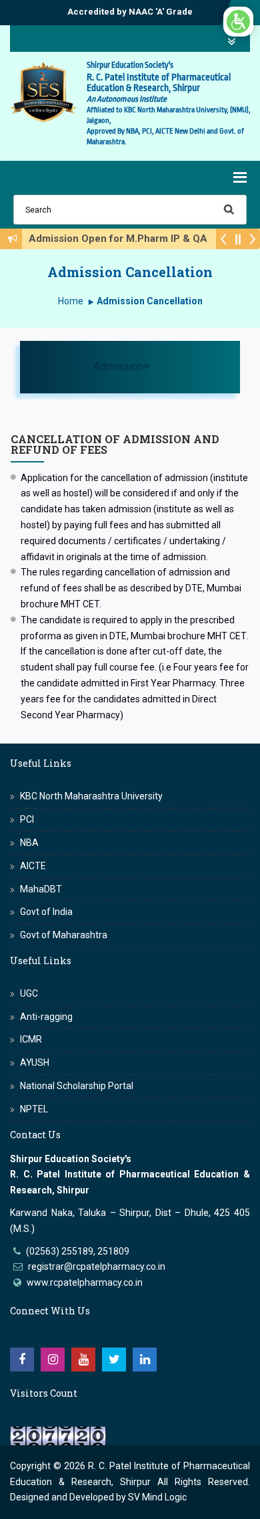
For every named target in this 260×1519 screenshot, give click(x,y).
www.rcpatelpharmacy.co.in (85, 1282)
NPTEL (34, 1109)
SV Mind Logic (157, 1497)
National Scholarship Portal (76, 1085)
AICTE (33, 866)
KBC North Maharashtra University (91, 796)
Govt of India (46, 911)
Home (70, 301)
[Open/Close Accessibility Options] (238, 21)
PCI (27, 819)
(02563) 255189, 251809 (77, 1251)
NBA (29, 842)
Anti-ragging (46, 1016)
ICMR (31, 1039)
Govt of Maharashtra (63, 935)
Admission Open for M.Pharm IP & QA (122, 239)
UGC (29, 993)
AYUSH (34, 1062)
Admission (158, 366)
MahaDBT (41, 889)
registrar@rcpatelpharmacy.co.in (96, 1266)
